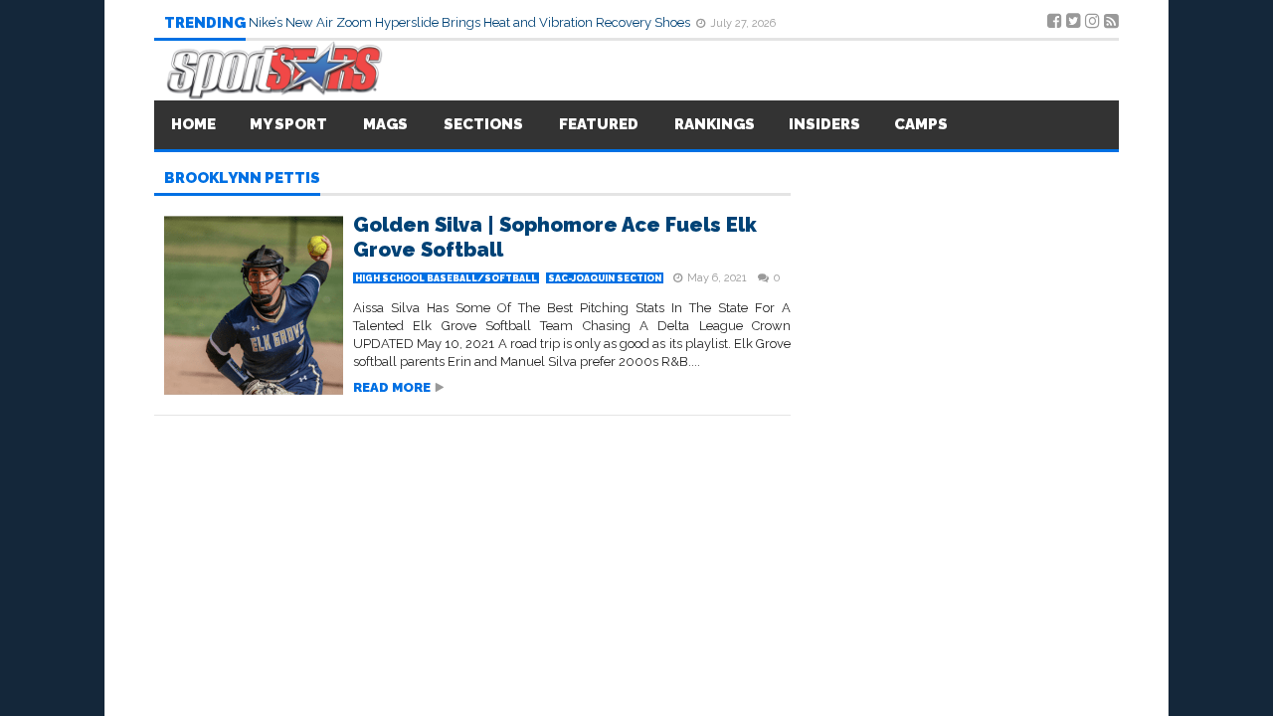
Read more (392, 387)
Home (193, 124)
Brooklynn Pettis (242, 179)
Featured (598, 124)
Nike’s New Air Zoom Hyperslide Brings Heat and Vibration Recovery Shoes (471, 22)
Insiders (824, 124)
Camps (921, 124)
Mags (385, 124)
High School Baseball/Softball (446, 278)
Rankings (714, 124)
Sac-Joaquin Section (604, 278)
